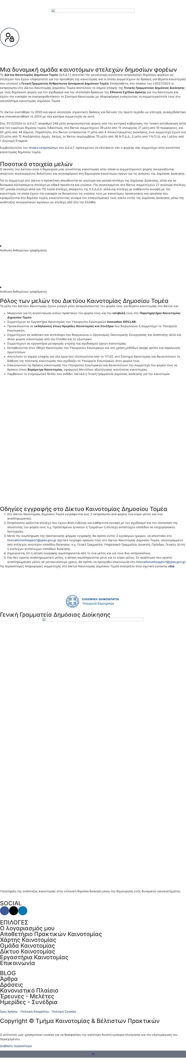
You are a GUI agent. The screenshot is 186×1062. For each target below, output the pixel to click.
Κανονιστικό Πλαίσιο (29, 990)
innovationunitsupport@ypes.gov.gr (31, 540)
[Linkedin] (22, 910)
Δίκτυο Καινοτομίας (27, 951)
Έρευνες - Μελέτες (27, 996)
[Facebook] (4, 910)
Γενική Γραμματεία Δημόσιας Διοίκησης (55, 614)
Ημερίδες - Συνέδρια (29, 1002)
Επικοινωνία (17, 962)
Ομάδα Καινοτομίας (27, 945)
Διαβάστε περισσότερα (16, 1046)
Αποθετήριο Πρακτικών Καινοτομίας (51, 934)
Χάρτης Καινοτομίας (28, 939)
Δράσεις (11, 984)
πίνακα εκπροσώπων (43, 147)
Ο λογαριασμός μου (27, 928)
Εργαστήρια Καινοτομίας (34, 957)
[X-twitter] (13, 910)
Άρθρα (9, 978)
